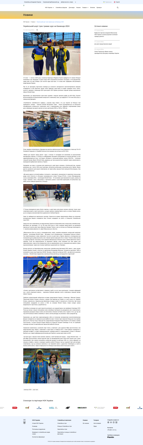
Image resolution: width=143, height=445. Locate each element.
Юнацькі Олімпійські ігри (64, 426)
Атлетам (92, 7)
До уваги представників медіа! (103, 44)
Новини (78, 7)
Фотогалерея (97, 423)
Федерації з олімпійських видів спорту (41, 433)
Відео (95, 426)
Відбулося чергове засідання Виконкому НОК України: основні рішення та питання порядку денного (105, 34)
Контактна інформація (38, 437)
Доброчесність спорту (67, 2)
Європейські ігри (62, 429)
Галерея (84, 7)
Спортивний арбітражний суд (51, 2)
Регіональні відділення (38, 429)
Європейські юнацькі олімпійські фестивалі (66, 433)
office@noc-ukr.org (111, 429)
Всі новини (86, 423)
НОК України (48, 7)
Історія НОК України (37, 423)
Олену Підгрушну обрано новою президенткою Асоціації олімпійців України (106, 52)
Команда (34, 426)
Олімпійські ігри (62, 423)
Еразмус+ (99, 7)
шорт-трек (35, 389)
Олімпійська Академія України (32, 2)
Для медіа (71, 7)
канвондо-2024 (27, 389)
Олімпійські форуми (61, 7)
